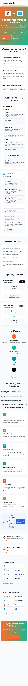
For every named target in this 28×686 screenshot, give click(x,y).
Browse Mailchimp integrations (17, 37)
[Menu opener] (23, 3)
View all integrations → (8, 583)
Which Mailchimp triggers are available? (11, 396)
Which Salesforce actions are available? (11, 400)
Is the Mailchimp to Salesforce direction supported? (11, 392)
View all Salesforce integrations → (10, 613)
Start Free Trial (5, 37)
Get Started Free (14, 637)
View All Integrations (8, 540)
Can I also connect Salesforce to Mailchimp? (12, 404)
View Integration (19, 521)
